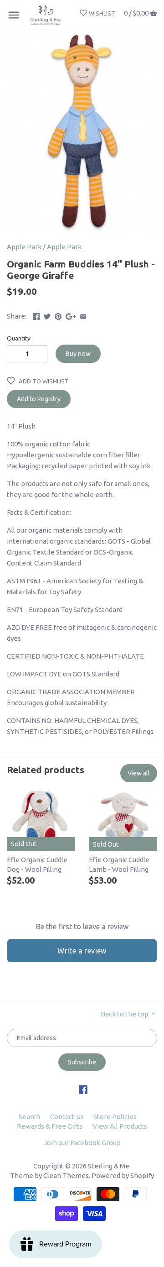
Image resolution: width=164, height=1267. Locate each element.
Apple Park (24, 247)
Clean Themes (66, 1175)
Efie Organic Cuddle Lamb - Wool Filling (119, 864)
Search (29, 1116)
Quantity (19, 338)
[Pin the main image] (58, 315)
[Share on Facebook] (36, 315)
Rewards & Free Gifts (49, 1126)
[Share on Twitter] (47, 315)
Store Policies (115, 1116)
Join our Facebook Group (82, 1143)
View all (139, 773)
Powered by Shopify (123, 1175)
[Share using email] (83, 315)
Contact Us (67, 1116)
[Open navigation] (13, 15)
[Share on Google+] (71, 315)
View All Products (119, 1126)
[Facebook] (83, 1089)
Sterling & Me (108, 1166)
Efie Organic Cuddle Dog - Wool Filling (37, 864)
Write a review (82, 951)
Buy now (78, 353)
